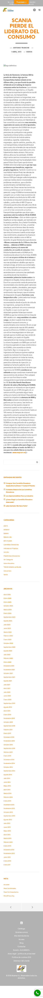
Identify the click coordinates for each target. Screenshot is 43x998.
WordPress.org (9, 896)
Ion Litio (6, 552)
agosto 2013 (8, 820)
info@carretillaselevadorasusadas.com (21, 4)
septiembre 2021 (9, 677)
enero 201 (7, 865)
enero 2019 (7, 715)
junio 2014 (7, 782)
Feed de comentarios (11, 892)
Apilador (6, 529)
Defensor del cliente (22, 961)
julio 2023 (7, 625)
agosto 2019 (8, 707)
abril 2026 (7, 595)
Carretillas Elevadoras (11, 545)
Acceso (21, 939)
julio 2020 (7, 692)
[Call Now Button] (37, 993)
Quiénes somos (21, 932)
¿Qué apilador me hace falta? (16, 506)
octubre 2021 (8, 673)
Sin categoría (8, 560)
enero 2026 (7, 598)
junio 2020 (7, 696)
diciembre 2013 (9, 805)
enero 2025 (7, 602)
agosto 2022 (8, 651)
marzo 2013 (7, 838)
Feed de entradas (10, 888)
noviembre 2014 (9, 763)
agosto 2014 (8, 775)
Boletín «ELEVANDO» (21, 950)
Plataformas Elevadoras (12, 556)
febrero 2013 (8, 842)
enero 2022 (7, 662)
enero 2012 (7, 861)
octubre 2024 (8, 606)
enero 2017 (7, 733)
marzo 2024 (8, 610)
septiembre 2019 (9, 703)
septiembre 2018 (9, 726)
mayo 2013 (7, 831)
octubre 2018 (8, 722)
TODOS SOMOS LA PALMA (12, 567)
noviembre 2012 (9, 853)
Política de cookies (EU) (21, 957)
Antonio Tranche (21, 48)
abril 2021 (7, 688)
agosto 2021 (8, 681)
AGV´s (6, 526)
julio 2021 (7, 685)
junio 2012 (7, 857)
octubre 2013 (8, 812)
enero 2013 (7, 846)
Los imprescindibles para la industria (19, 496)
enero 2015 (7, 756)
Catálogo (21, 929)
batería (6, 533)
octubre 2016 (8, 745)
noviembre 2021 (9, 670)
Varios (29, 52)
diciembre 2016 (9, 737)
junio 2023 (7, 628)
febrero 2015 (8, 752)
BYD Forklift (8, 541)
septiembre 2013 (9, 816)
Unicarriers (7, 571)
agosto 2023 (8, 621)
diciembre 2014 (9, 760)
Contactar (22, 946)
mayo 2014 (7, 786)
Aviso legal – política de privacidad (21, 954)
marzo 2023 (8, 632)
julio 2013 (7, 823)
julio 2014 (7, 778)
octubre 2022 (8, 643)
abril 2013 (7, 835)
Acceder (6, 884)
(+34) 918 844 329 (29, 2)
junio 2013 (7, 827)
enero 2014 (7, 801)
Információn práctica (11, 548)
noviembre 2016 (9, 741)
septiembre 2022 (9, 647)
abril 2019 (7, 711)
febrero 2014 (8, 797)
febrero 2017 (8, 730)
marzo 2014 (7, 793)
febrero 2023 (8, 636)
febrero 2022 (8, 658)
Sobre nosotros (9, 563)
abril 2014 (7, 790)
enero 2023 (7, 640)
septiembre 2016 (9, 748)
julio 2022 (7, 655)
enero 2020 (7, 700)
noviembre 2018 (9, 718)
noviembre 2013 (9, 808)
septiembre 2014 (9, 771)
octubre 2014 (8, 767)
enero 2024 (7, 613)
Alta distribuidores (21, 936)
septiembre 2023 (9, 617)
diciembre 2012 (9, 850)
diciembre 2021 (9, 666)
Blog (21, 943)
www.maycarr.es (18, 452)
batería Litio (8, 537)
